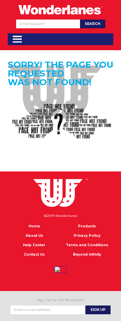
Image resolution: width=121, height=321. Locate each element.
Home (34, 226)
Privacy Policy (87, 235)
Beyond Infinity (87, 254)
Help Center (34, 245)
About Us (34, 235)
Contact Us (34, 254)
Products (87, 226)
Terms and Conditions (87, 245)
